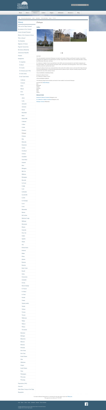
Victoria (23, 312)
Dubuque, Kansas (40, 101)
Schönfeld (24, 280)
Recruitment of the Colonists (25, 29)
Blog (78, 12)
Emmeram (24, 145)
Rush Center (25, 268)
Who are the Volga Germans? (26, 18)
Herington (24, 168)
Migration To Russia (23, 44)
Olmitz (23, 241)
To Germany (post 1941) (25, 70)
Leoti (23, 189)
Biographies (21, 392)
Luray (23, 206)
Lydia (23, 101)
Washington (23, 374)
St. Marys (24, 291)
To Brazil (21, 64)
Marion (23, 212)
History (35, 12)
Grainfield (24, 156)
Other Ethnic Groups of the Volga (26, 389)
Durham (24, 136)
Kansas (50, 18)
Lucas (23, 203)
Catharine (24, 121)
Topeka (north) (25, 303)
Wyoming (22, 379)
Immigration (38, 18)
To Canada (21, 67)
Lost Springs (25, 200)
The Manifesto (21, 41)
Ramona (24, 262)
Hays (23, 165)
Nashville (24, 230)
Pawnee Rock (25, 247)
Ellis (23, 139)
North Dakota (23, 356)
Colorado (22, 83)
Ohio (21, 359)
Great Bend (24, 159)
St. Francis (24, 288)
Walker (23, 321)
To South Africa (23, 73)
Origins (51, 12)
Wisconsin (22, 377)
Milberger (24, 221)
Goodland (24, 150)
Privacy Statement (43, 402)
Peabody (24, 250)
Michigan (22, 336)
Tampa (23, 300)
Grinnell (24, 162)
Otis (23, 244)
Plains (23, 256)
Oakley (23, 235)
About (27, 12)
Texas (21, 371)
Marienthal (24, 209)
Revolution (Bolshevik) (23, 49)
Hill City (24, 171)
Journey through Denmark (24, 32)
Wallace (23, 323)
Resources (70, 12)
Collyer (23, 124)
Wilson (23, 326)
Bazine (23, 109)
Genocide (20, 386)
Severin (23, 282)
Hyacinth (24, 180)
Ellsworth (24, 142)
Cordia (23, 127)
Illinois (22, 88)
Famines (20, 55)
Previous (35, 40)
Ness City (24, 233)
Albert (23, 98)
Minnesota (22, 338)
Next (88, 40)
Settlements (60, 12)
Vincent (23, 315)
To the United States (44, 18)
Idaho (21, 85)
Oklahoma (22, 362)
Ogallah (23, 238)
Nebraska (22, 347)
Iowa (21, 91)
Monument (24, 224)
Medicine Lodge (25, 218)
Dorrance (24, 130)
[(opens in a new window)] (86, 405)
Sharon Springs (25, 285)
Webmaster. (70, 396)
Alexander (24, 103)
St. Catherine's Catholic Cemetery (43, 99)
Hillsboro (24, 174)
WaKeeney (24, 318)
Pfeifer (23, 253)
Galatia (23, 147)
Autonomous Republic (23, 52)
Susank (23, 297)
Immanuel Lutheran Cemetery (42, 97)
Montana (22, 344)
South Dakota (23, 368)
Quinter (23, 259)
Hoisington (24, 177)
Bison (23, 115)
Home (20, 12)
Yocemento (24, 329)
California (22, 80)
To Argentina (22, 62)
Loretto (23, 197)
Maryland (22, 333)
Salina (23, 274)
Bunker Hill (24, 118)
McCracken (24, 215)
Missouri (22, 341)
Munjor (23, 227)
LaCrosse (24, 183)
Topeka (23, 306)
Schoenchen (24, 277)
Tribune (23, 309)
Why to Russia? (21, 38)
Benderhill (24, 112)
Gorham (24, 153)
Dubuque (24, 133)
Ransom (24, 265)
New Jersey (23, 350)
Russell (23, 271)
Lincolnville (24, 194)
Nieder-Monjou (46, 82)
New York (22, 353)
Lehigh (23, 186)
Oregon (22, 365)
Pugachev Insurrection (23, 46)
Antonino (24, 106)
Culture (43, 12)
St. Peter (24, 294)
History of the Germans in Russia (26, 35)
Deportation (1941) (22, 383)
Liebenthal (24, 191)
